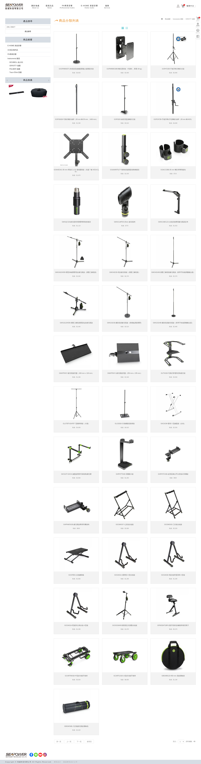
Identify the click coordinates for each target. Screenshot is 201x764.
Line (36, 755)
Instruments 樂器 (14, 58)
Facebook (197, 38)
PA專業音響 (12, 54)
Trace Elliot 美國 (15, 72)
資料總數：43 (190, 741)
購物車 (183, 6)
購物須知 (198, 32)
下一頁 (79, 741)
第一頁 (58, 741)
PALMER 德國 (14, 69)
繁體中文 (190, 6)
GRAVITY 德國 (15, 66)
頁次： (175, 741)
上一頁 (69, 741)
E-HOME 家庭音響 (14, 46)
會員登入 (178, 6)
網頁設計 (57, 762)
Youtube (40, 755)
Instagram (45, 755)
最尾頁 (89, 741)
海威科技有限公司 (14, 6)
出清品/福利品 (13, 50)
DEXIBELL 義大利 (16, 62)
